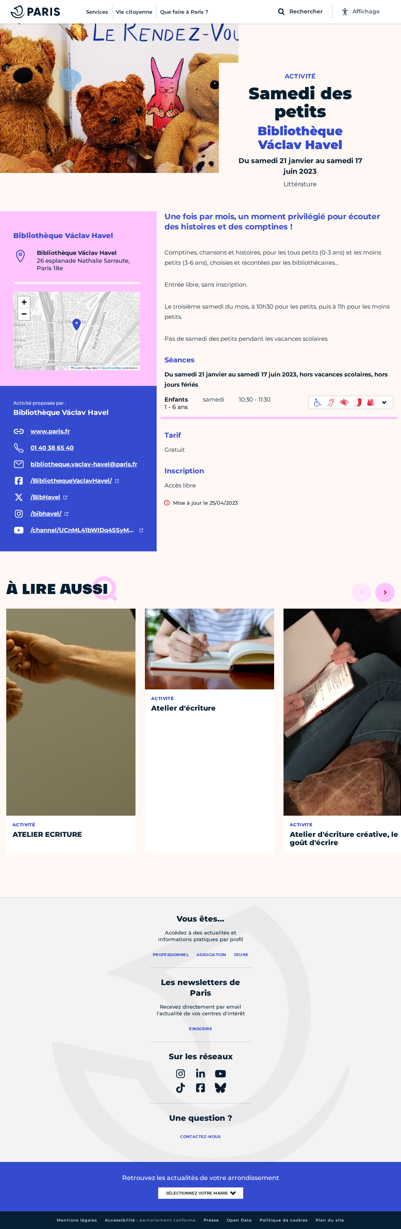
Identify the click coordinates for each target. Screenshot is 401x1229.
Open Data (239, 1220)
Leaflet (78, 367)
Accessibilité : (150, 1220)
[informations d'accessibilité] (351, 402)
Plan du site (330, 1220)
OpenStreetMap (111, 367)
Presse (211, 1220)
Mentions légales (77, 1220)
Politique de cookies (284, 1220)
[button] (76, 324)
